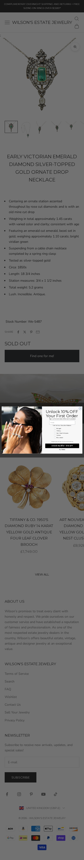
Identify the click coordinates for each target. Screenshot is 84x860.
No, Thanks (62, 449)
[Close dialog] (80, 408)
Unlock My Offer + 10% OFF (62, 446)
